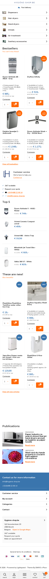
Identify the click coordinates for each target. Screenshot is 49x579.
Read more (30, 445)
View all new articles (10, 392)
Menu (24, 577)
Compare (6, 99)
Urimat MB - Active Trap (24, 236)
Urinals (11, 30)
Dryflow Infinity (33, 77)
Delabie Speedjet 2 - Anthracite (11, 132)
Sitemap (36, 552)
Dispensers (13, 12)
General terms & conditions (20, 552)
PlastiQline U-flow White (34, 356)
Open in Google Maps (21, 530)
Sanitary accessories (17, 41)
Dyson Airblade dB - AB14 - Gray (11, 78)
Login (14, 577)
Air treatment (14, 35)
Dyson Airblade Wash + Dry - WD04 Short (37, 132)
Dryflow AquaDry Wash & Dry (37, 304)
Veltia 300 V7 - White (23, 261)
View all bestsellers (10, 164)
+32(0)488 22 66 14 (14, 192)
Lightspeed (21, 567)
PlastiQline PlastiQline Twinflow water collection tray (12, 305)
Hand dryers (13, 24)
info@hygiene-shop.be (16, 196)
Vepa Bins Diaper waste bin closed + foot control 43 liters (12, 357)
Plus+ (45, 567)
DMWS (38, 567)
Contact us (17, 177)
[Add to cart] (15, 104)
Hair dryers (13, 18)
